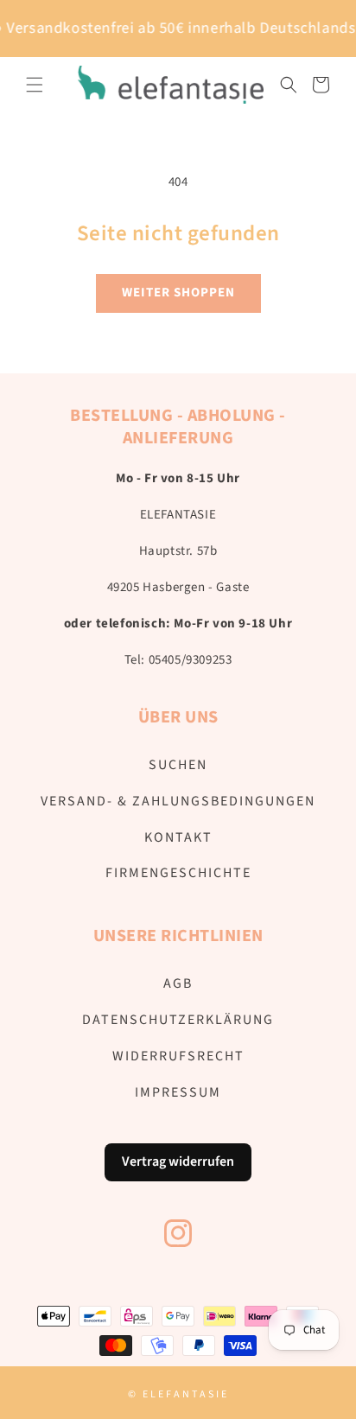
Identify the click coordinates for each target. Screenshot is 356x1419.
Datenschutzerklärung (178, 1019)
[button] (35, 85)
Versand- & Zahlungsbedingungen (178, 801)
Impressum (178, 1092)
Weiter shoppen (178, 292)
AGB (178, 983)
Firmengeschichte (178, 872)
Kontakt (178, 837)
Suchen (178, 764)
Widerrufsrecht (178, 1056)
